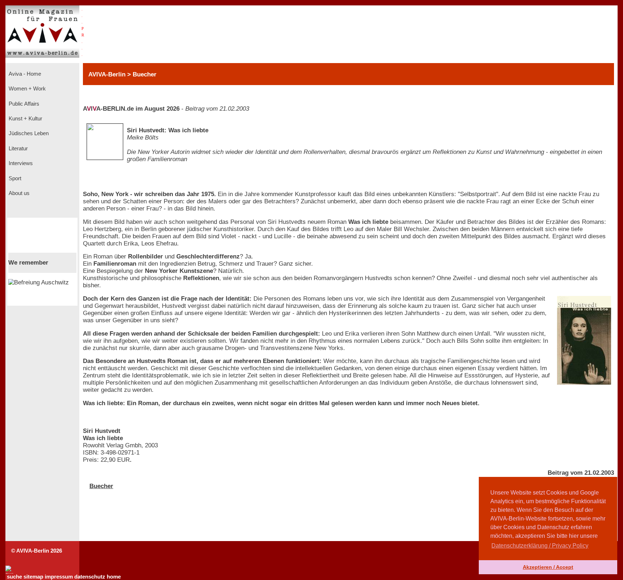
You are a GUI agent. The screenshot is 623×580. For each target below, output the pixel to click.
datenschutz (89, 577)
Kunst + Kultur (24, 118)
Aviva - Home (24, 74)
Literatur (17, 148)
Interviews (20, 163)
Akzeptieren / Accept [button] (548, 567)
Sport (14, 178)
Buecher (101, 486)
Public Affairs (23, 104)
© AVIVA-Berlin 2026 (36, 551)
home (114, 577)
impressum (59, 577)
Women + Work (26, 89)
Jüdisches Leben (28, 133)
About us (18, 193)
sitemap (33, 577)
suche (14, 577)
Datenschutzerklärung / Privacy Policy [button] (539, 546)
